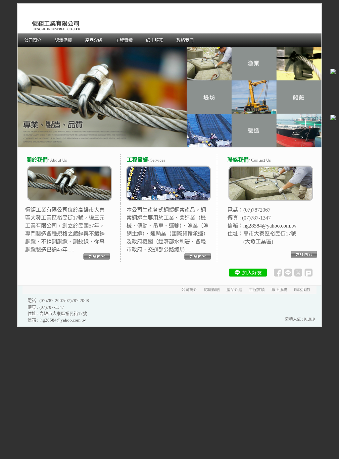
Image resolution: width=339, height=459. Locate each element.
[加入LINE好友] (248, 273)
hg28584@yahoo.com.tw (63, 320)
